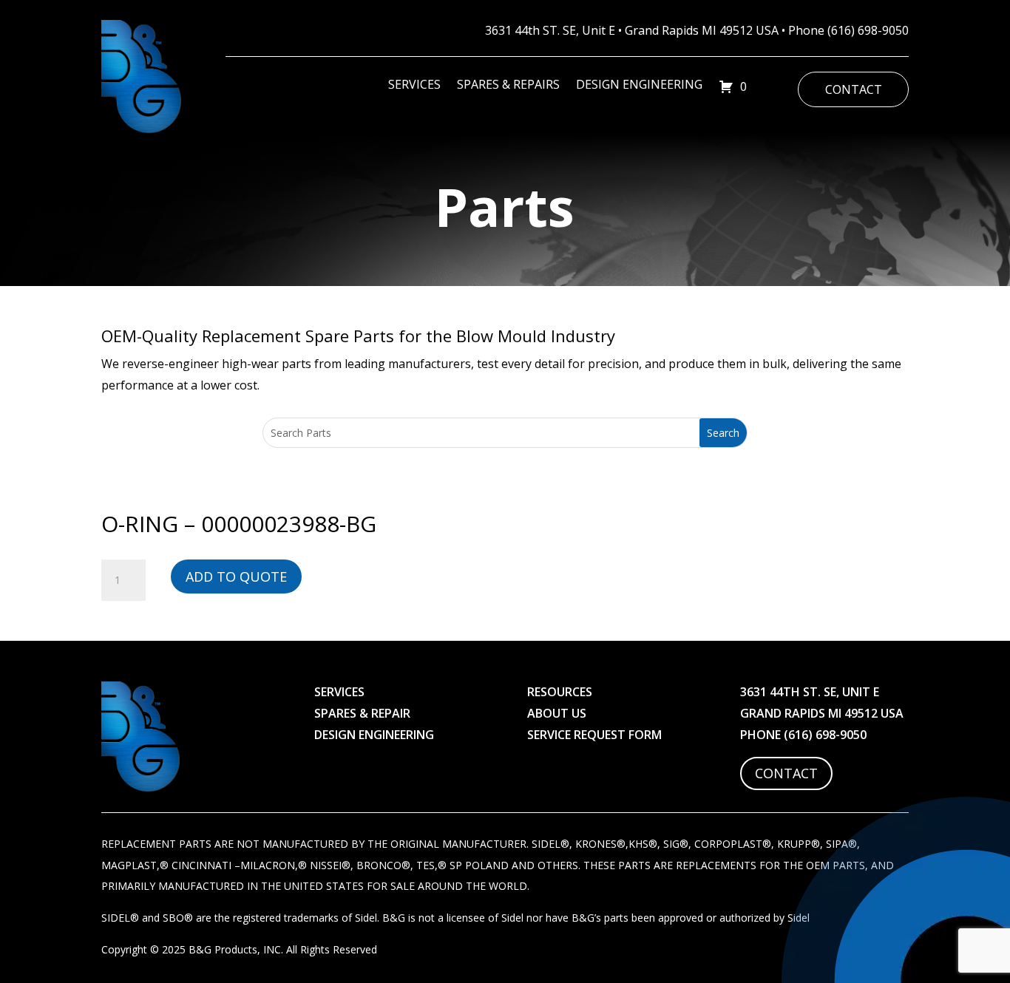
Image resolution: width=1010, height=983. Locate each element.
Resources (559, 692)
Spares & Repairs (508, 85)
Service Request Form (594, 735)
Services (414, 85)
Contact (853, 89)
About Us (556, 713)
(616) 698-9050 (868, 30)
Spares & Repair (362, 713)
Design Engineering (639, 85)
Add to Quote (236, 576)
